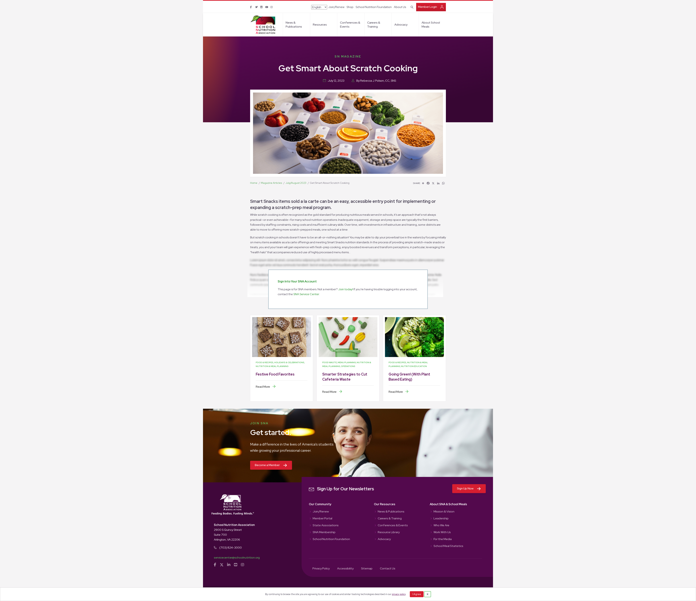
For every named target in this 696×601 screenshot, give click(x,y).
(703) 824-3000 (230, 547)
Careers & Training (373, 24)
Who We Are (441, 525)
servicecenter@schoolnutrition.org (237, 557)
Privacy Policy (321, 568)
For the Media (443, 539)
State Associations (326, 525)
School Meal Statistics (448, 546)
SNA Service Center (306, 294)
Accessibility (345, 568)
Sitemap (366, 568)
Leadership (441, 518)
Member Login (427, 7)
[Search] (411, 6)
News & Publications (294, 24)
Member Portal (322, 518)
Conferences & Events (350, 24)
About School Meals (431, 24)
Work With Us (442, 532)
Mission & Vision (444, 511)
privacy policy (399, 594)
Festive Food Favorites (275, 374)
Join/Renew (336, 7)
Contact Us (387, 568)
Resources (320, 24)
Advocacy (400, 24)
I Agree (416, 594)
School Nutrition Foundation (374, 7)
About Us (400, 7)
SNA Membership (324, 532)
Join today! (345, 289)
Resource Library (389, 532)
